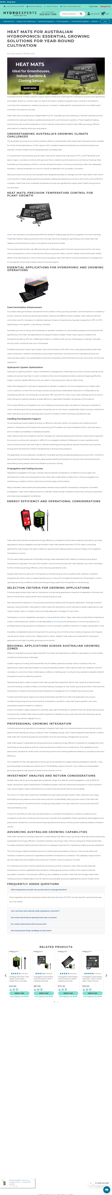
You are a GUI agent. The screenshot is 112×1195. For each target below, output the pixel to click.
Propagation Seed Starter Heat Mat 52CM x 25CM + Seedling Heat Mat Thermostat (68, 980)
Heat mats (11, 235)
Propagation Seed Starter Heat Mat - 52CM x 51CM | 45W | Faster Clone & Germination (92, 980)
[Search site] (81, 14)
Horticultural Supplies (80, 21)
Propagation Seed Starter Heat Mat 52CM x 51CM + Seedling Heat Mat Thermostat (43, 980)
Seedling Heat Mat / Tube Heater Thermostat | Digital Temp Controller (19, 979)
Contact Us (105, 6)
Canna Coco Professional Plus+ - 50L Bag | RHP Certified (19, 1182)
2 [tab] (58, 1002)
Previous (5, 975)
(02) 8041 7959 (48, 14)
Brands (95, 21)
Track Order (93, 6)
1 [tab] (54, 1002)
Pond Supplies (63, 21)
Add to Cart (19, 993)
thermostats (57, 622)
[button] (93, 14)
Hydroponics (8, 21)
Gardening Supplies (46, 21)
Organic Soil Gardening (26, 21)
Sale (105, 21)
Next (106, 975)
